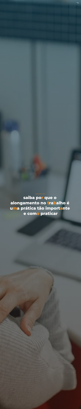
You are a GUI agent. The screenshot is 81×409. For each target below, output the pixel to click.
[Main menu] (77, 3)
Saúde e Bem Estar (40, 193)
